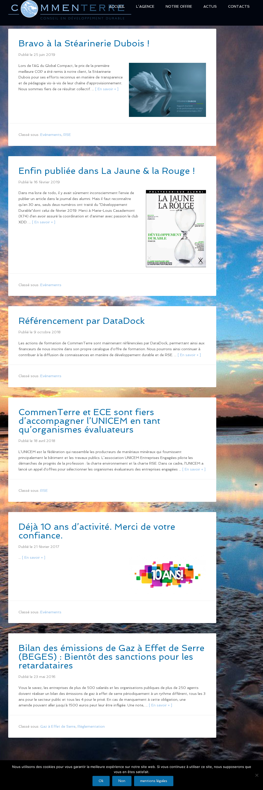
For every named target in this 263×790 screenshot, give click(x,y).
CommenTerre (70, 12)
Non (121, 781)
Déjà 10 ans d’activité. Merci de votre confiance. (96, 531)
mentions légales (153, 781)
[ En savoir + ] (106, 89)
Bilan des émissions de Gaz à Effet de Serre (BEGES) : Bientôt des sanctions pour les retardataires (111, 657)
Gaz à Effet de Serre (58, 726)
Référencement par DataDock (81, 321)
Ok (101, 781)
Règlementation (91, 726)
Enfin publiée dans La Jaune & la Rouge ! (106, 171)
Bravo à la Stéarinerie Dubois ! (83, 43)
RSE (67, 135)
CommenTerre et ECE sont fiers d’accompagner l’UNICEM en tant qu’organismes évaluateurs (89, 421)
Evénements (50, 135)
